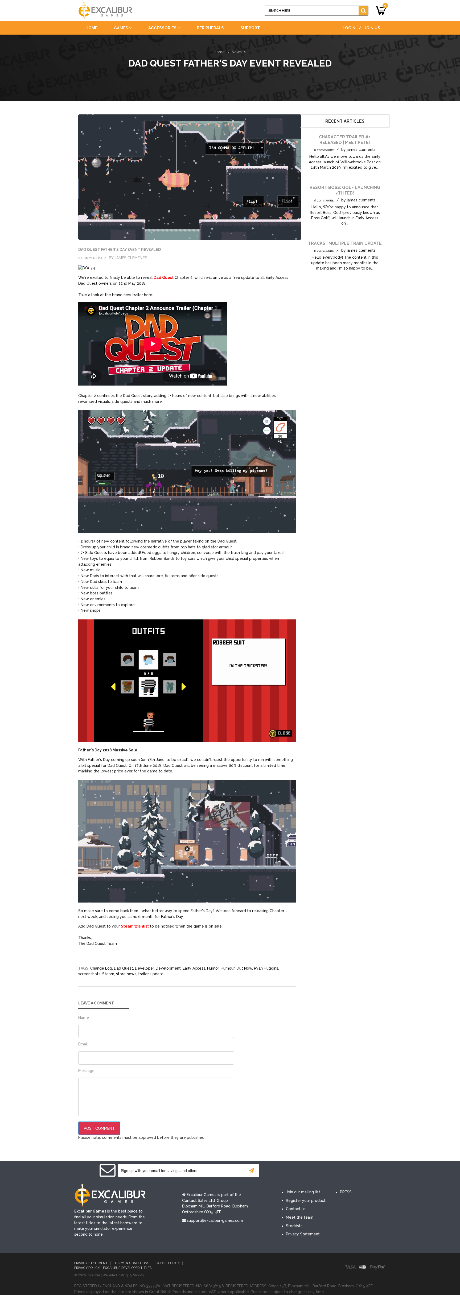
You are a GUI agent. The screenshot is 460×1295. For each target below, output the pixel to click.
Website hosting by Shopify (123, 1275)
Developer (144, 968)
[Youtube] (320, 1171)
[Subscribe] (251, 1170)
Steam (108, 974)
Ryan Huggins (266, 968)
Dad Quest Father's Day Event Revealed (119, 249)
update (156, 974)
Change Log (101, 968)
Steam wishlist (135, 926)
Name (83, 1017)
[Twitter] (304, 1171)
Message (86, 1071)
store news (126, 974)
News (237, 52)
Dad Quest (164, 277)
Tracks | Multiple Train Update (345, 243)
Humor (213, 968)
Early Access (194, 968)
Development (168, 968)
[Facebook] (288, 1171)
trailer (143, 974)
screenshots (89, 974)
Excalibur (93, 1275)
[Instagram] (335, 1171)
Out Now (244, 968)
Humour (228, 968)
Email (83, 1044)
